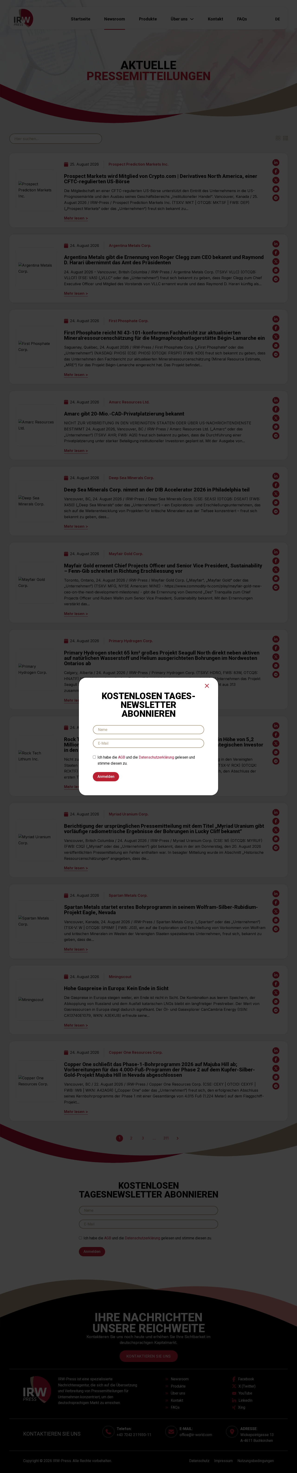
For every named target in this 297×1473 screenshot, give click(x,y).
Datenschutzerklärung (156, 757)
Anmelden (105, 776)
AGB (121, 757)
